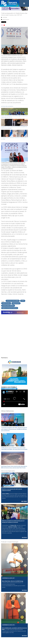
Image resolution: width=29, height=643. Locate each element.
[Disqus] (14, 334)
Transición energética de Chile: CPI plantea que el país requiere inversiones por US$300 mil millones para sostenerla (14, 429)
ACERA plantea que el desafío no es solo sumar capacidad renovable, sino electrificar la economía (14, 448)
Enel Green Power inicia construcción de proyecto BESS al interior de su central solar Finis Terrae (14, 467)
